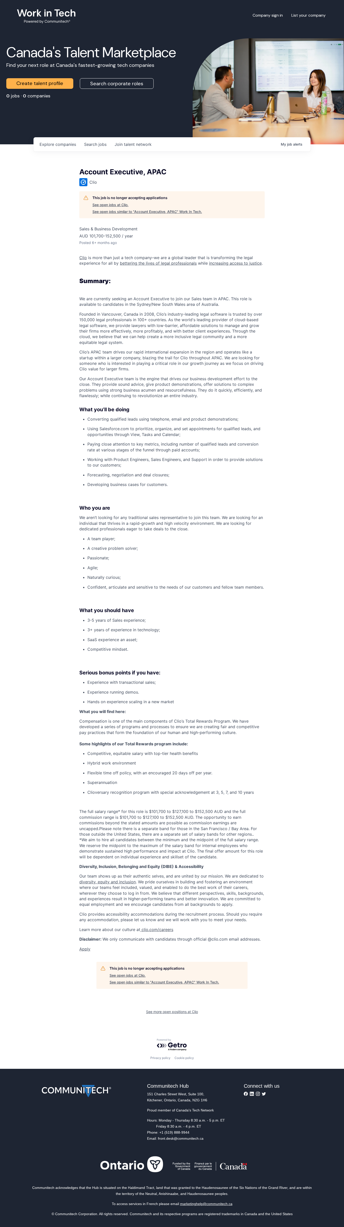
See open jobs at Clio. (110, 205)
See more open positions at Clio (172, 1012)
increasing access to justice (235, 263)
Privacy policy (160, 1058)
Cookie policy (184, 1058)
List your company (308, 15)
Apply (84, 948)
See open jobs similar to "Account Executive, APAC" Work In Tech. (147, 211)
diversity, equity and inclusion (107, 881)
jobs (95, 144)
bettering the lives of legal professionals (158, 263)
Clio (83, 257)
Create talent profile (39, 83)
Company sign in (268, 15)
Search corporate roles (116, 83)
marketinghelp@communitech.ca (206, 1204)
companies (58, 144)
